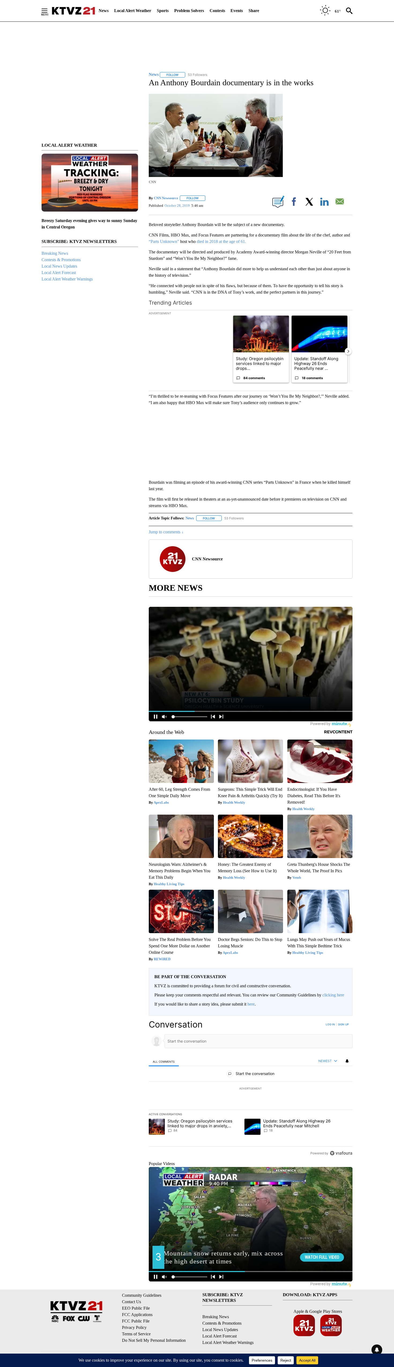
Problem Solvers (189, 10)
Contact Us (131, 1301)
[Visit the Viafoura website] (341, 1153)
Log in (330, 1024)
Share (253, 10)
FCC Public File (136, 1321)
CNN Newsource (166, 198)
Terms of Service (136, 1334)
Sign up (343, 1024)
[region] (250, 1088)
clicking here (333, 995)
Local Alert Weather (132, 10)
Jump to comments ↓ (166, 532)
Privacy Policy (134, 1327)
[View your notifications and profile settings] (347, 1061)
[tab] (164, 1061)
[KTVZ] (73, 11)
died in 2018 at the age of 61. (221, 241)
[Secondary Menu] (48, 11)
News (104, 10)
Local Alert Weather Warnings (67, 279)
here (251, 1004)
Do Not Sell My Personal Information (154, 1340)
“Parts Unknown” (164, 241)
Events (237, 10)
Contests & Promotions (61, 259)
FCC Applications (137, 1314)
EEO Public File (136, 1308)
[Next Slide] (348, 351)
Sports (163, 10)
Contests (217, 10)
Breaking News (55, 253)
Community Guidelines (141, 1295)
